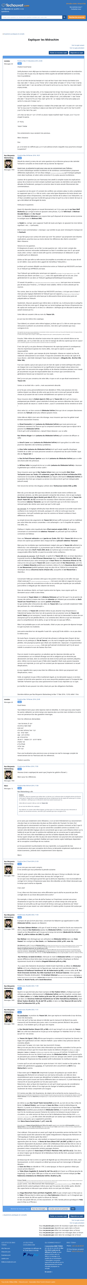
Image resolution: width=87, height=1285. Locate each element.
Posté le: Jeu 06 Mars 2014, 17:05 (28, 766)
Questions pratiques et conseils (14, 34)
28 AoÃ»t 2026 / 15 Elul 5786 (76, 3)
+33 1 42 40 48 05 (77, 1246)
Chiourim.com (5, 1252)
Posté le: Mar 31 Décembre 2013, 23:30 (30, 61)
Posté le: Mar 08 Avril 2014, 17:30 (28, 786)
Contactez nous (76, 9)
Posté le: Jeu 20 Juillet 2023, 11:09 (28, 986)
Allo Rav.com (5, 1248)
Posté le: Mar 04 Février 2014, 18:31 (29, 155)
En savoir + (48, 1272)
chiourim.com (29, 1245)
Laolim (53, 1282)
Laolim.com (5, 1258)
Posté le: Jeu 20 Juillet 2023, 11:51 (28, 1010)
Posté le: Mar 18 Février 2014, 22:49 (29, 699)
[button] (77, 17)
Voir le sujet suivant (78, 45)
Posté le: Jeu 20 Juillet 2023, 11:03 (28, 915)
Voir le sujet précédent (77, 48)
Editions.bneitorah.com (8, 1262)
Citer (19, 63)
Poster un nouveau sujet (58, 53)
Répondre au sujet (77, 53)
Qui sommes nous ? (76, 7)
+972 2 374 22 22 (77, 1251)
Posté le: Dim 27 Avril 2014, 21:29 (28, 861)
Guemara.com (5, 1255)
